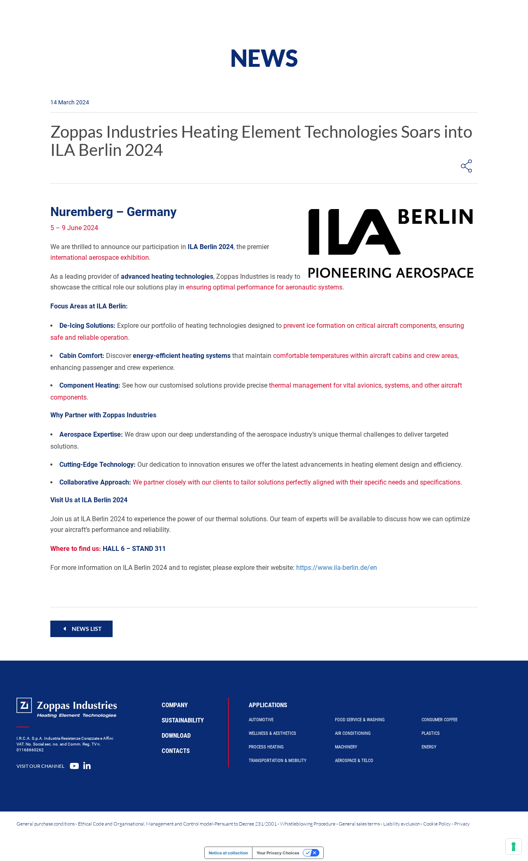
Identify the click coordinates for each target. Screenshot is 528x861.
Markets (291, 18)
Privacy (462, 824)
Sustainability (183, 720)
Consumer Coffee (439, 719)
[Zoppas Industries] (84, 18)
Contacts (176, 751)
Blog (376, 18)
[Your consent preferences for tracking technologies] (513, 846)
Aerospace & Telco (354, 760)
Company (337, 18)
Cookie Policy (437, 824)
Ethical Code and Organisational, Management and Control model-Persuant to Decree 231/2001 (177, 824)
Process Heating (266, 747)
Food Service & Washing (360, 719)
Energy (429, 747)
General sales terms (359, 824)
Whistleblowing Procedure (307, 824)
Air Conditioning (353, 733)
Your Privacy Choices (278, 852)
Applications (268, 705)
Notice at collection (228, 852)
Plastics (431, 733)
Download (176, 735)
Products (184, 18)
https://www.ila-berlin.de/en (336, 568)
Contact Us (419, 18)
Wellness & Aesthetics (272, 733)
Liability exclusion (401, 824)
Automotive (261, 719)
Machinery (346, 747)
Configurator (238, 18)
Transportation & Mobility (277, 760)
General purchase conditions (45, 824)
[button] (81, 629)
